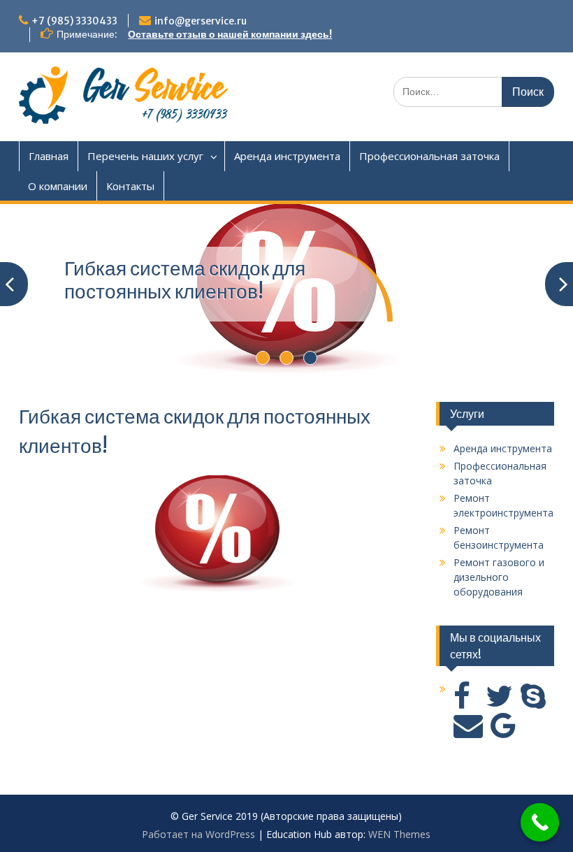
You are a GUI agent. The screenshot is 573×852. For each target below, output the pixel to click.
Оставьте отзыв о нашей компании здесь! (230, 34)
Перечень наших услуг (145, 156)
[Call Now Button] (540, 822)
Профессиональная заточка (429, 156)
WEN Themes (399, 834)
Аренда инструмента (287, 156)
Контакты (130, 186)
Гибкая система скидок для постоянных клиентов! (184, 280)
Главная (48, 156)
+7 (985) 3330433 (74, 21)
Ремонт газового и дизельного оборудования (499, 577)
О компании (57, 186)
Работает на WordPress (198, 834)
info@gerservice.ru (200, 21)
